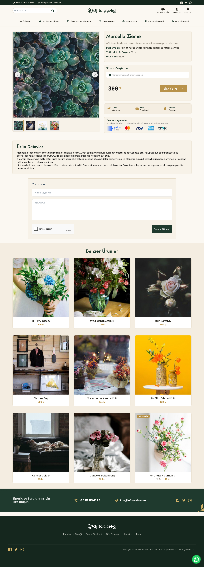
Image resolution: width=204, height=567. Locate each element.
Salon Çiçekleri (156, 21)
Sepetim (188, 12)
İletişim (128, 534)
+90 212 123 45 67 (25, 2)
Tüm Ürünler (24, 21)
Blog (138, 534)
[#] (181, 3)
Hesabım (177, 12)
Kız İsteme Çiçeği (51, 21)
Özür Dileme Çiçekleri (80, 21)
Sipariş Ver (171, 89)
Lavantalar (109, 21)
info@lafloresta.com (52, 2)
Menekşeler (131, 21)
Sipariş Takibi (163, 12)
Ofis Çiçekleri (182, 21)
